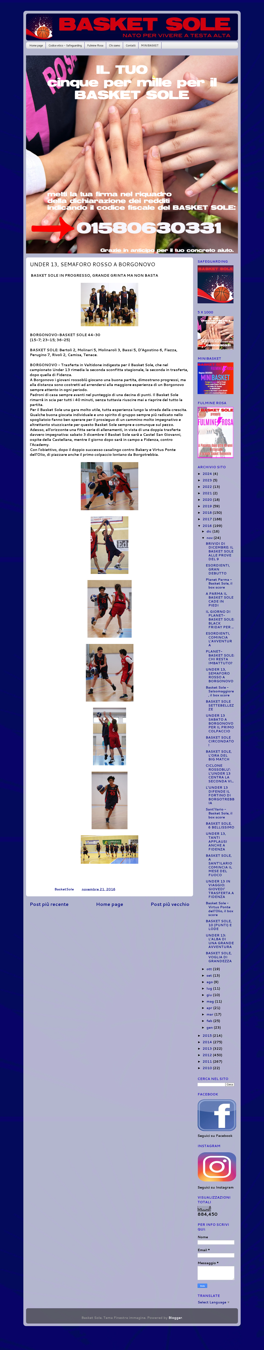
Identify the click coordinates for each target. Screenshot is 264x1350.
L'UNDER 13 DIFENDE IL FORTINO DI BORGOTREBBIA (220, 795)
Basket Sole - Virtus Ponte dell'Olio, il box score (219, 909)
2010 (208, 1068)
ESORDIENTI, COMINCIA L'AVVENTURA (219, 639)
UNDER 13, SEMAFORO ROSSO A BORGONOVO (219, 675)
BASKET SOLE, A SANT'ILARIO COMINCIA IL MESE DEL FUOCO (219, 865)
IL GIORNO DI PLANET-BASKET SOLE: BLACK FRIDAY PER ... (220, 619)
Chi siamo (114, 45)
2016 (208, 525)
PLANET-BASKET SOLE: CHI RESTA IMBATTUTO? (220, 657)
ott (210, 969)
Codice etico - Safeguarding (65, 45)
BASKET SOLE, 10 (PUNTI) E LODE (219, 925)
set (210, 975)
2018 (208, 512)
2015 (208, 1035)
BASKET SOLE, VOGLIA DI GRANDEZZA (219, 957)
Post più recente (49, 904)
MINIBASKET (150, 45)
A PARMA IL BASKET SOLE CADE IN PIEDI (219, 599)
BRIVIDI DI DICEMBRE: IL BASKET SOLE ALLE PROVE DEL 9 (219, 551)
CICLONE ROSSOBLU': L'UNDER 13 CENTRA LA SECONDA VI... (220, 773)
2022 (208, 486)
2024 (208, 473)
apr (210, 1007)
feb (210, 1020)
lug (210, 988)
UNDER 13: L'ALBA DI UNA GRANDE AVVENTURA (220, 941)
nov (210, 537)
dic (209, 531)
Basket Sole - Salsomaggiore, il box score (220, 691)
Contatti (131, 45)
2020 (208, 499)
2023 (208, 480)
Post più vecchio (169, 904)
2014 (208, 1042)
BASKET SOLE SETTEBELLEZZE (220, 705)
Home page (36, 45)
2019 (208, 506)
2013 (208, 1048)
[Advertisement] (109, 938)
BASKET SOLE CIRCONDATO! (220, 741)
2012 (208, 1055)
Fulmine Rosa (95, 45)
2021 (208, 493)
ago (210, 982)
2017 (208, 519)
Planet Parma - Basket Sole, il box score (219, 583)
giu (210, 994)
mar (210, 1014)
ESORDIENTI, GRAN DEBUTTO (218, 569)
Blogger (175, 1317)
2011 (208, 1061)
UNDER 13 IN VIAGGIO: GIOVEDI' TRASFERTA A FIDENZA (220, 889)
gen (210, 1027)
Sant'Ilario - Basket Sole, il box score (219, 813)
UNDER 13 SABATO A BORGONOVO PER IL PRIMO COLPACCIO (220, 723)
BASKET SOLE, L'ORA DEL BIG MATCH (219, 755)
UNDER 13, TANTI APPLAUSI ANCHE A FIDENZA (216, 841)
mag (211, 1001)
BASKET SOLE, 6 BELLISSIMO (220, 825)
